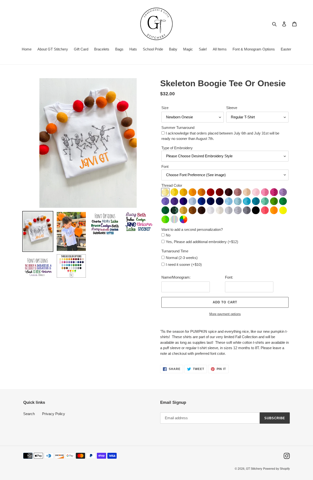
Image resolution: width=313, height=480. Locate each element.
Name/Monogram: (175, 277)
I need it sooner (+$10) (184, 264)
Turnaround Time (174, 251)
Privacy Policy (53, 414)
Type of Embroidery (177, 148)
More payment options (225, 314)
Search (29, 414)
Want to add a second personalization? (192, 229)
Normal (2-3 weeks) (182, 258)
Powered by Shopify (276, 468)
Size (164, 108)
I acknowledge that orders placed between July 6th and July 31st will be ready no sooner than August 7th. (220, 136)
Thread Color (171, 185)
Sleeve (231, 108)
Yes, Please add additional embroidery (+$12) (202, 242)
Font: (229, 277)
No (168, 235)
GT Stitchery (254, 468)
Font (164, 166)
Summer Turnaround (177, 127)
